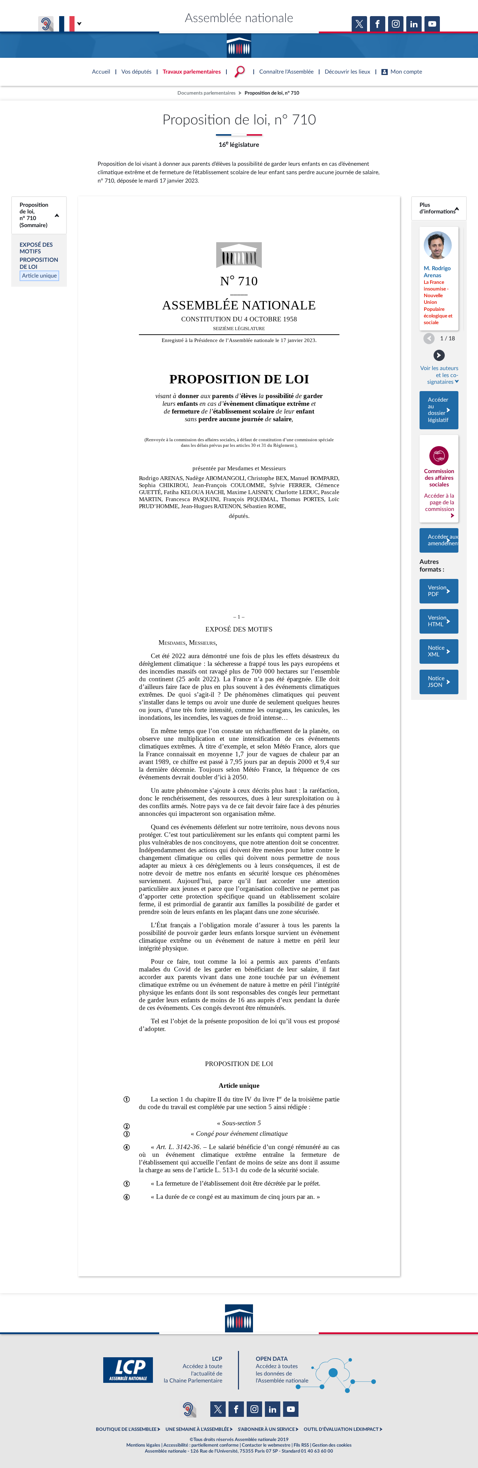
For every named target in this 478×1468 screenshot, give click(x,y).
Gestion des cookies (332, 1445)
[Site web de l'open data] (310, 1370)
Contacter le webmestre (266, 1445)
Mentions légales (143, 1445)
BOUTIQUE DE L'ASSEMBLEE (126, 1429)
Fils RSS (301, 1445)
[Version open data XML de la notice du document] (439, 651)
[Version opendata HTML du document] (439, 621)
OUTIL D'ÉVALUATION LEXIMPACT (341, 1429)
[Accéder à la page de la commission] (439, 479)
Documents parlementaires (206, 93)
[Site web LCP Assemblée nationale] (168, 1370)
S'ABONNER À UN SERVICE (266, 1429)
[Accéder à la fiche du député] (439, 278)
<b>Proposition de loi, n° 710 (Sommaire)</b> (39, 215)
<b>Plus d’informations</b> (439, 208)
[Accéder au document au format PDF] (439, 591)
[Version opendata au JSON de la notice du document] (439, 682)
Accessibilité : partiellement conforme (201, 1445)
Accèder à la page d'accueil (239, 43)
